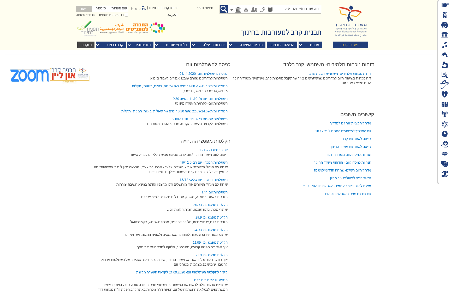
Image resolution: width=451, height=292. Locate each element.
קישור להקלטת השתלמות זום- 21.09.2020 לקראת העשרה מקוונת (182, 272)
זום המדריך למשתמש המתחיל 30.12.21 (343, 131)
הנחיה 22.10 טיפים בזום (211, 280)
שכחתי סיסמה (85, 15)
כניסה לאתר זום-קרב (356, 138)
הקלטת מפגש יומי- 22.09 (210, 242)
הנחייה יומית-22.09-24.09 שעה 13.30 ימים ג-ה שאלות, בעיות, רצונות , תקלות (174, 111)
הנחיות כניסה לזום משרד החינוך (349, 154)
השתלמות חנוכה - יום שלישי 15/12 (204, 179)
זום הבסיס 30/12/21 (213, 149)
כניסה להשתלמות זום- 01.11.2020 (204, 73)
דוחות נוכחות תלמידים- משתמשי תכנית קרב (340, 73)
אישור (83, 9)
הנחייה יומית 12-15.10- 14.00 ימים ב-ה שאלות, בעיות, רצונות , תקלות (180, 86)
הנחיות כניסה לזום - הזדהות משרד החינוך (342, 162)
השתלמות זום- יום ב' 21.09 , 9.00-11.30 (200, 119)
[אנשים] (254, 10)
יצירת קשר (170, 8)
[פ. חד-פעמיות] (262, 10)
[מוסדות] (238, 10)
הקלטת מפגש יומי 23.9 (211, 255)
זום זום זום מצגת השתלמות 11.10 (347, 193)
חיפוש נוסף (205, 8)
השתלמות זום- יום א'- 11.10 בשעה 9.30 (200, 98)
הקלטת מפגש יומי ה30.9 (210, 204)
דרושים (154, 8)
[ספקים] (246, 10)
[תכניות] (270, 10)
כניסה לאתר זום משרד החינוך (350, 146)
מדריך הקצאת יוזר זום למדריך (350, 123)
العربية (172, 15)
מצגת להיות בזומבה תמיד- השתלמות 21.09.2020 (336, 186)
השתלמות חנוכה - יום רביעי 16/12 (204, 162)
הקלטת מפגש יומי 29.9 (211, 217)
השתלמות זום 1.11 (214, 192)
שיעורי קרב (350, 45)
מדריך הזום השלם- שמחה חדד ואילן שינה (342, 170)
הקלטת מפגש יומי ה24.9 (210, 229)
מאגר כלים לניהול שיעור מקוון (350, 178)
